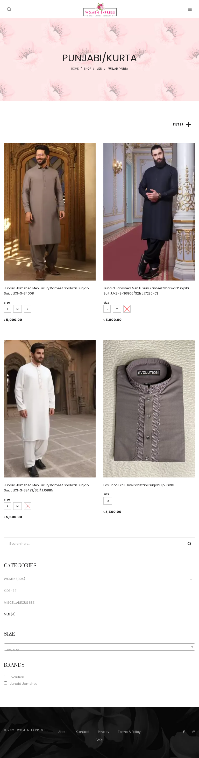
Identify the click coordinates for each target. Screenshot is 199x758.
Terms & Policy (129, 732)
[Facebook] (184, 732)
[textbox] (99, 650)
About (63, 732)
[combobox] (99, 647)
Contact (82, 732)
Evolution (17, 677)
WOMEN (10, 579)
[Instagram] (194, 732)
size (7, 302)
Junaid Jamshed (24, 683)
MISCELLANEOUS (16, 602)
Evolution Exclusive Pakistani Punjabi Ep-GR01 (138, 485)
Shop (87, 69)
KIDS (7, 590)
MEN (99, 69)
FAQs (99, 740)
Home (75, 69)
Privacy (103, 732)
